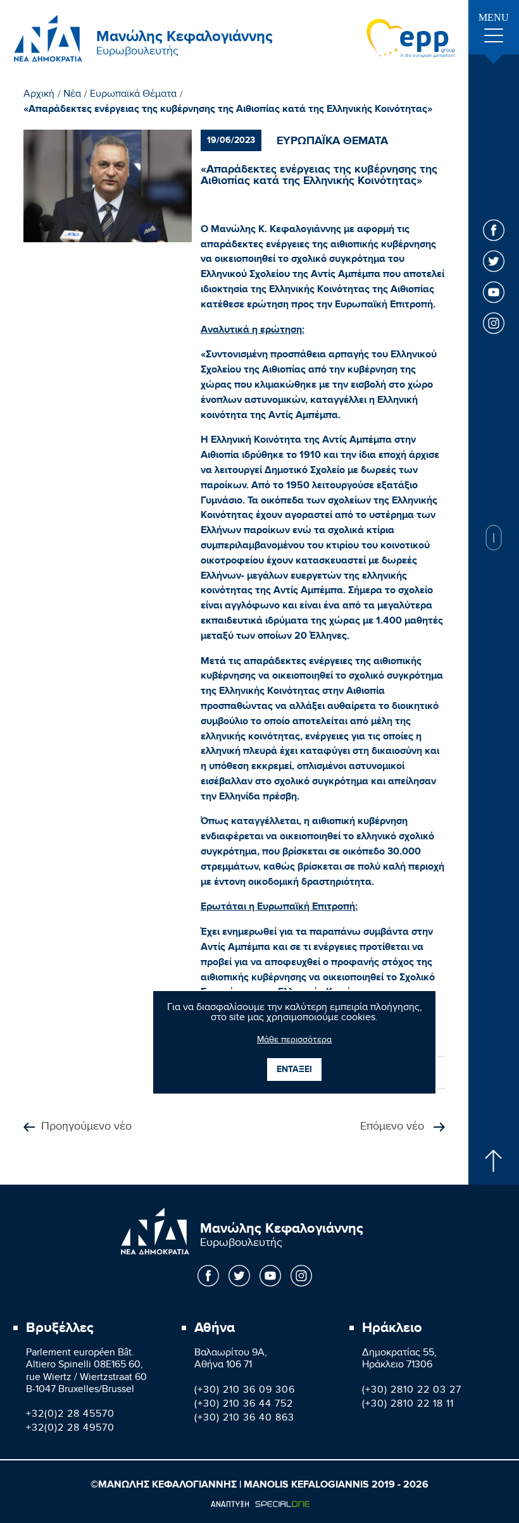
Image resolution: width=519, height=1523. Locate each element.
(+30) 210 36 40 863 (244, 1419)
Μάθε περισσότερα (294, 1041)
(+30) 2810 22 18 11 (408, 1405)
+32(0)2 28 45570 (70, 1415)
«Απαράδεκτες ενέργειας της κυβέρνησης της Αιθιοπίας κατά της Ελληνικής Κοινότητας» (227, 109)
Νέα (72, 95)
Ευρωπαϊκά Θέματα (133, 95)
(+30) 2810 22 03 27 (411, 1391)
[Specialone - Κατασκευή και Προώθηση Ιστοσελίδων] (260, 1504)
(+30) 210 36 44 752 (243, 1405)
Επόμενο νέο (393, 1127)
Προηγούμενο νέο (86, 1127)
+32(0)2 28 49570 (70, 1429)
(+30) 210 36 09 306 (244, 1391)
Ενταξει (294, 1069)
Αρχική (38, 95)
